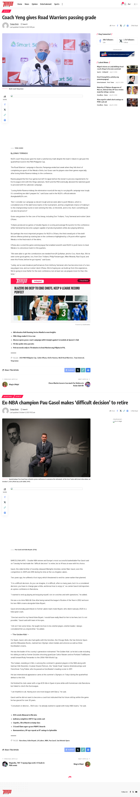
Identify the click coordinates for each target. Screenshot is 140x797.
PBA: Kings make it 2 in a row (24, 336)
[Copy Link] (124, 25)
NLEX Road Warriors (66, 358)
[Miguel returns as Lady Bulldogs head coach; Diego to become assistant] (132, 69)
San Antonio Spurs (63, 740)
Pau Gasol (52, 740)
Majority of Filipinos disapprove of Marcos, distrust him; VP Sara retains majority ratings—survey (110, 89)
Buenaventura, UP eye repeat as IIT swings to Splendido (35, 730)
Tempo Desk (14, 24)
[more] (62, 4)
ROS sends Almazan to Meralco (25, 715)
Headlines (100, 95)
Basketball (8, 396)
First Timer (110, 82)
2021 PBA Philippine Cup (27, 358)
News (106, 95)
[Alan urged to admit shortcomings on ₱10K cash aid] (132, 102)
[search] (125, 4)
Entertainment (101, 82)
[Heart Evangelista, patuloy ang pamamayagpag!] (132, 80)
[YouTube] (136, 791)
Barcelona (23, 740)
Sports (6, 11)
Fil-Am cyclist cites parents (23, 344)
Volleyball (105, 72)
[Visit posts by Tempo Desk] (5, 25)
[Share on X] (120, 25)
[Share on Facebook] (117, 25)
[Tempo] (8, 4)
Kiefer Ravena (53, 358)
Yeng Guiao (14, 361)
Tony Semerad (79, 358)
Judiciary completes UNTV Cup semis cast (29, 719)
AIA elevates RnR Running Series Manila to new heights (34, 332)
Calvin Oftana (42, 358)
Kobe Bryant (31, 740)
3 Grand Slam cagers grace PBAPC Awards (29, 726)
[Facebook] (107, 41)
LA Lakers (40, 740)
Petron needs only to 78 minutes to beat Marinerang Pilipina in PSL (39, 348)
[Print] (127, 25)
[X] (128, 41)
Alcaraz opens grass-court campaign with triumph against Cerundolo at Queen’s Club (46, 340)
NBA (46, 740)
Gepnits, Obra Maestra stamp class (26, 723)
